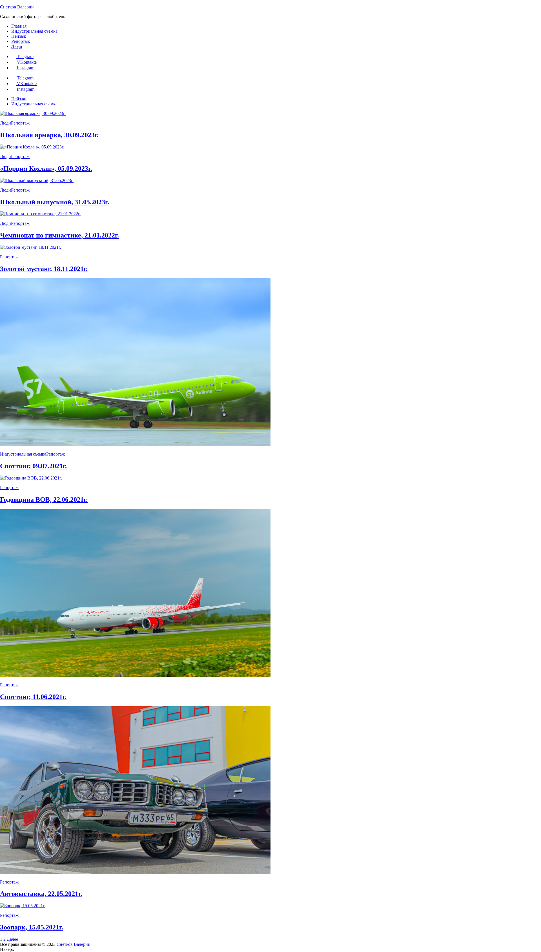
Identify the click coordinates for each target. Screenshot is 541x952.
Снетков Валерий (17, 7)
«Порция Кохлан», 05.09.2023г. (46, 168)
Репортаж (20, 41)
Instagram (25, 67)
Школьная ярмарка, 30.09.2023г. (49, 135)
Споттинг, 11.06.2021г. (33, 696)
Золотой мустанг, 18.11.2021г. (44, 268)
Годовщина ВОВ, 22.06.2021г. (44, 499)
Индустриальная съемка (34, 31)
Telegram (25, 56)
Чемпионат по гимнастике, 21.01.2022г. (59, 235)
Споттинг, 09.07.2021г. (33, 466)
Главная (18, 26)
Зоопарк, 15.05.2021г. (31, 927)
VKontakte (27, 62)
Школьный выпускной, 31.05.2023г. (54, 202)
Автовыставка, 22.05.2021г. (41, 893)
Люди (16, 46)
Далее (12, 939)
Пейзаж (18, 36)
